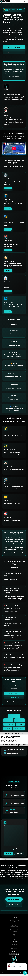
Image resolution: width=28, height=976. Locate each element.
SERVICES (14, 921)
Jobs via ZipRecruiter (18, 859)
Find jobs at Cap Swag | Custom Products (7, 859)
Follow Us (19, 853)
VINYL (14, 935)
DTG (14, 934)
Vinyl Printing (9, 724)
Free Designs (14, 924)
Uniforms (7, 728)
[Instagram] (16, 954)
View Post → (8, 853)
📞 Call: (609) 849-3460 (14, 52)
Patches (20, 724)
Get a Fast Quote (14, 899)
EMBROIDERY (14, 931)
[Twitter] (12, 954)
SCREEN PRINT (14, 933)
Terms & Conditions (14, 948)
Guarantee (14, 945)
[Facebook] (10, 954)
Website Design (19, 728)
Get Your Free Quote (14, 47)
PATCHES (14, 938)
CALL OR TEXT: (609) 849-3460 (15, 749)
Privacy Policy (14, 946)
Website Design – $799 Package (14, 920)
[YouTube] (18, 954)
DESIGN (14, 939)
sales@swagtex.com (12, 753)
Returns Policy (14, 944)
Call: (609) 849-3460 (14, 697)
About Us (14, 925)
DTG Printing (19, 720)
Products (14, 922)
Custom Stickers (14, 936)
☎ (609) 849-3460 (14, 904)
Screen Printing (14, 716)
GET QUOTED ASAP (14, 926)
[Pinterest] (14, 954)
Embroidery (8, 720)
